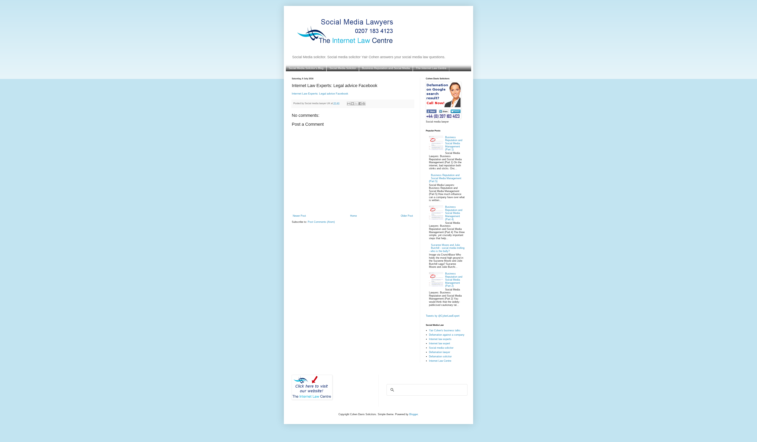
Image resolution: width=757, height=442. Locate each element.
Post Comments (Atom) (321, 221)
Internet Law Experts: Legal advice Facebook (320, 93)
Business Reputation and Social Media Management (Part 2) (453, 279)
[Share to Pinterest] (364, 104)
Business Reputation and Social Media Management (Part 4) (453, 213)
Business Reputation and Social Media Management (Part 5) (445, 178)
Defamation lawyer (439, 352)
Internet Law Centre (440, 360)
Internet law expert (439, 343)
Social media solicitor (441, 347)
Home (353, 215)
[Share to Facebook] (360, 104)
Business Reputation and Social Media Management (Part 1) (453, 143)
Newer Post (299, 215)
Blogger (413, 414)
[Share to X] (356, 104)
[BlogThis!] (352, 104)
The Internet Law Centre (431, 68)
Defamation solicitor (440, 356)
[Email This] (349, 104)
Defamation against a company (446, 334)
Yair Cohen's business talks (445, 330)
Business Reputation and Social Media (386, 68)
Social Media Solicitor (342, 68)
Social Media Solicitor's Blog (306, 68)
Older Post (407, 215)
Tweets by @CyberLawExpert (443, 315)
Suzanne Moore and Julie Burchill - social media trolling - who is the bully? (446, 248)
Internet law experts (440, 339)
